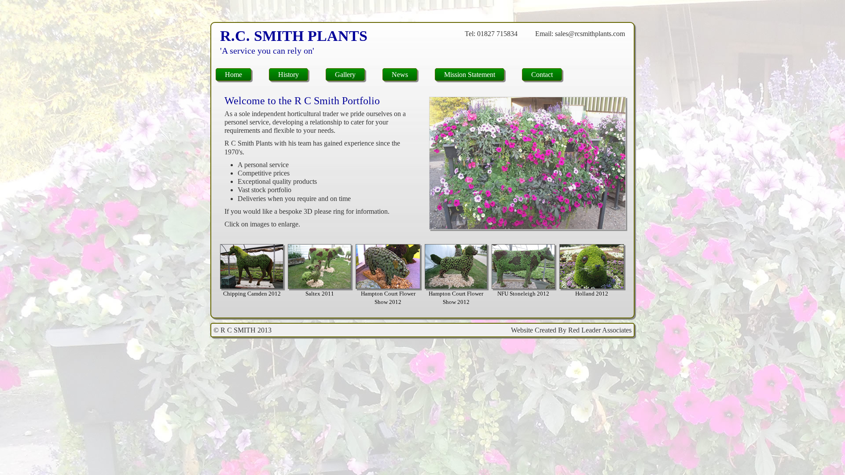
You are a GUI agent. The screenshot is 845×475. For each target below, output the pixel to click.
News (400, 74)
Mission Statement (469, 74)
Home (233, 74)
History (288, 74)
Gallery (345, 74)
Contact (542, 74)
